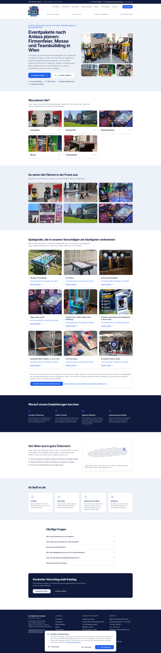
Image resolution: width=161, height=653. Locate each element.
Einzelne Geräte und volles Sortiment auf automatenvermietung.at (84, 384)
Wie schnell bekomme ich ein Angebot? (60, 536)
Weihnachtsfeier (87, 6)
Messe (96, 6)
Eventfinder (55, 6)
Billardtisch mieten (87, 627)
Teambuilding (105, 6)
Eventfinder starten (38, 75)
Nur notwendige (86, 647)
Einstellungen (55, 647)
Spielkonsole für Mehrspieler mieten (93, 622)
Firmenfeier (65, 6)
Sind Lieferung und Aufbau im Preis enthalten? (62, 542)
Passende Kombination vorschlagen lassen (46, 384)
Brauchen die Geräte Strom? (56, 547)
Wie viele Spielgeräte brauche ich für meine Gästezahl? (65, 552)
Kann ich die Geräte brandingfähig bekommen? (62, 558)
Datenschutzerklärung (73, 642)
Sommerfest (75, 6)
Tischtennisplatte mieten (89, 624)
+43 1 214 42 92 (114, 627)
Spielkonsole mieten (88, 619)
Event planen (128, 6)
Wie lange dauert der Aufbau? (56, 563)
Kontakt (114, 6)
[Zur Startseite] (33, 11)
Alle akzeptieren (106, 647)
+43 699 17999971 (64, 75)
